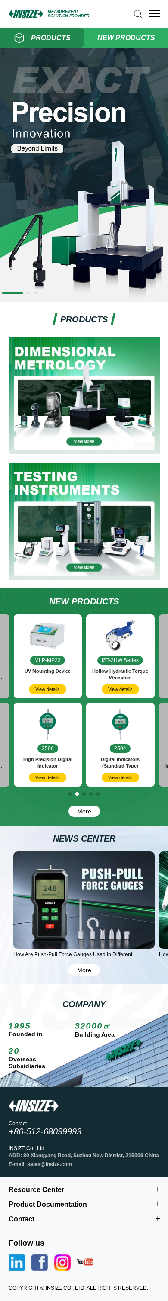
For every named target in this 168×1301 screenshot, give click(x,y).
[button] (3, 293)
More (84, 811)
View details (55, 689)
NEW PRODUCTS (126, 38)
